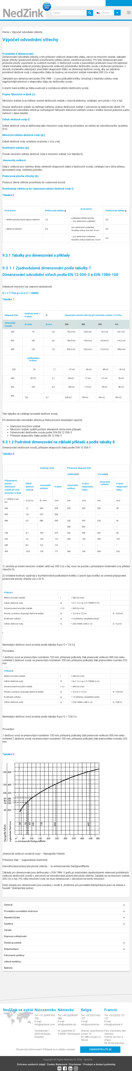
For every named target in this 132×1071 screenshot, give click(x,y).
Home (5, 32)
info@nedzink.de (67, 1024)
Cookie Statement (57, 1064)
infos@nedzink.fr (113, 1024)
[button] (108, 13)
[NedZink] (25, 10)
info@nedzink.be (90, 1024)
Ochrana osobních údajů (31, 1064)
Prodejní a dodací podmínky (99, 1064)
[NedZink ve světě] (19, 1019)
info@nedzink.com (45, 1024)
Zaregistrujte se (100, 1049)
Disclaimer (75, 1064)
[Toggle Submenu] (124, 905)
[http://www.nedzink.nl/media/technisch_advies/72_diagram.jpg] (51, 802)
